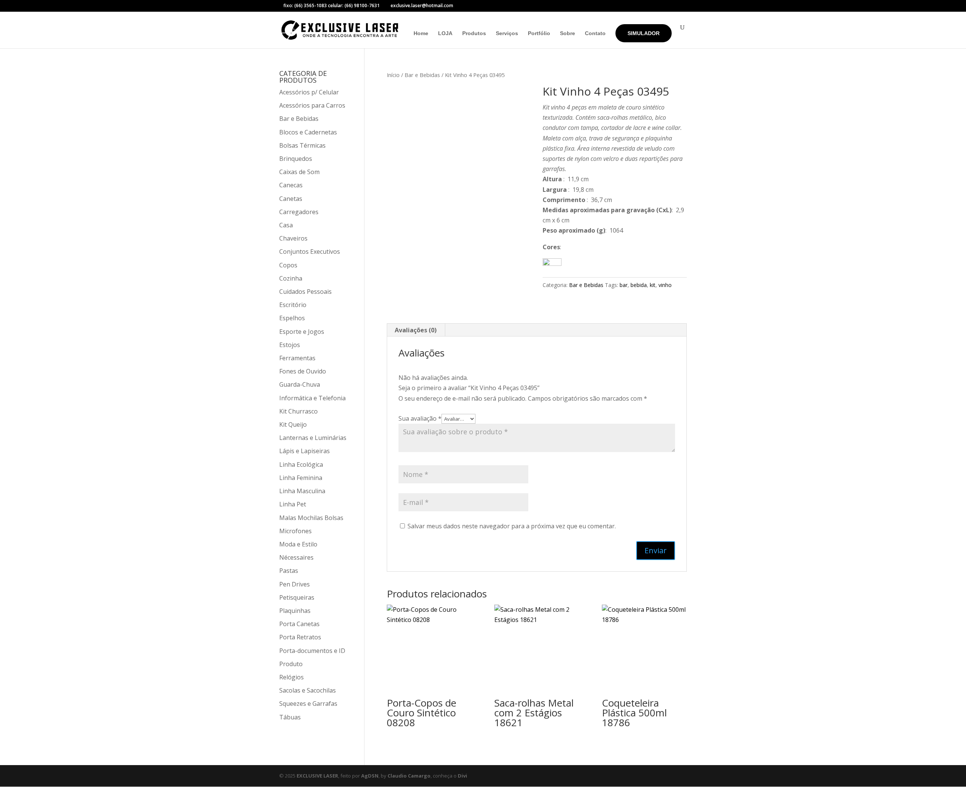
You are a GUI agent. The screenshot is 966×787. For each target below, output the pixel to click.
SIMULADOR (644, 33)
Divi (462, 775)
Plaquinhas (295, 610)
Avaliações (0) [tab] (416, 330)
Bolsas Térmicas (302, 145)
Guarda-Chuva (299, 384)
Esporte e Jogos (301, 331)
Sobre (567, 33)
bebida (639, 285)
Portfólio (539, 33)
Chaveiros (293, 238)
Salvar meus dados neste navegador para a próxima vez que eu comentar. (512, 526)
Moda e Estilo (298, 544)
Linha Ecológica (301, 464)
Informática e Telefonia (312, 398)
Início (393, 75)
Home (421, 33)
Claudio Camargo (409, 775)
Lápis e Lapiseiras (304, 451)
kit (652, 285)
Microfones (295, 531)
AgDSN (369, 775)
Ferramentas (297, 358)
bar (624, 285)
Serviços (507, 33)
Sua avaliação (419, 418)
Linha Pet (292, 504)
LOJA (445, 33)
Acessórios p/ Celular (309, 92)
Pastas (288, 570)
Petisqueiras (296, 597)
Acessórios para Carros (312, 105)
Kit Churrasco (298, 411)
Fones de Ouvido (302, 371)
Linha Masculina (302, 491)
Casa (286, 225)
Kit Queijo (293, 424)
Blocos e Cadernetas (308, 132)
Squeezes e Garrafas (308, 703)
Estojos (289, 345)
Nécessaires (296, 557)
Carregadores (298, 212)
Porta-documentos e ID (312, 651)
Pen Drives (294, 584)
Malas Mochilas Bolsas (311, 518)
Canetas (290, 198)
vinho (665, 285)
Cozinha (290, 278)
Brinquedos (295, 158)
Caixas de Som (299, 172)
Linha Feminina (300, 478)
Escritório (292, 305)
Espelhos (292, 318)
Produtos (474, 33)
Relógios (291, 677)
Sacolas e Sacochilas (307, 690)
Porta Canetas (299, 624)
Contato (595, 33)
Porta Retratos (300, 637)
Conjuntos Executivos (309, 251)
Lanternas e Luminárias (312, 438)
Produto (291, 664)
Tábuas (290, 717)
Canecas (291, 185)
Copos (288, 265)
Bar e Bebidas (422, 75)
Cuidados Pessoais (305, 291)
